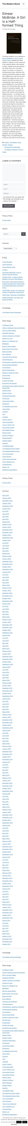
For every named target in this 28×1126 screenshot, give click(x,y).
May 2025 (5, 516)
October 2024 (6, 535)
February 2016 (6, 809)
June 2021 (5, 640)
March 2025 (6, 522)
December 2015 (7, 815)
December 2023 (7, 561)
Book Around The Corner (10, 349)
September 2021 (7, 633)
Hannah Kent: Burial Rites (12, 147)
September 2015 (7, 823)
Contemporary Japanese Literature (13, 362)
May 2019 (5, 706)
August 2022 (6, 603)
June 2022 (5, 609)
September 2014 (7, 854)
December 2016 (7, 783)
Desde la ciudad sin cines (10, 373)
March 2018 (6, 743)
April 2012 (5, 931)
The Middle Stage (7, 446)
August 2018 (6, 730)
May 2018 (5, 738)
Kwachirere (5, 404)
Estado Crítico (6, 390)
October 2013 (6, 883)
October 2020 (6, 662)
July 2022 (5, 606)
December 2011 (7, 939)
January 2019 (6, 717)
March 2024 (6, 553)
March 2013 (6, 902)
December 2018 (7, 720)
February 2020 (7, 683)
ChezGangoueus (7, 359)
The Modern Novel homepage (11, 312)
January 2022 (6, 622)
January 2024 (6, 559)
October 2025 (6, 503)
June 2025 (5, 514)
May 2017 (5, 770)
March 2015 (6, 838)
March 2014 (6, 870)
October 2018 (6, 725)
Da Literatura (6, 367)
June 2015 (5, 831)
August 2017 (6, 762)
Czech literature (7, 262)
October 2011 (6, 944)
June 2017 (5, 767)
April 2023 (5, 582)
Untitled (4, 270)
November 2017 (7, 754)
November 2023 (7, 564)
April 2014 (5, 867)
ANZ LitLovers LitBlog (9, 330)
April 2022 (5, 614)
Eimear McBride (7, 58)
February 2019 (6, 714)
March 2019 (6, 712)
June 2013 (5, 894)
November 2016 (7, 786)
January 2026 (6, 498)
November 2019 (7, 691)
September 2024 (7, 538)
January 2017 (6, 780)
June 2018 (5, 735)
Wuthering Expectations (9, 470)
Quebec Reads (7, 441)
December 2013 (7, 878)
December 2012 (7, 910)
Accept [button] (19, 1122)
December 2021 (7, 625)
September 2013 (7, 886)
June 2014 (5, 862)
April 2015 (5, 836)
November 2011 (7, 941)
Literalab (5, 417)
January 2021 (6, 654)
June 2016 (5, 799)
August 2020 (6, 667)
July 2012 (5, 923)
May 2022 (5, 611)
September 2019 (7, 696)
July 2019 (5, 701)
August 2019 (6, 699)
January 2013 (6, 907)
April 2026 (5, 495)
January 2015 (6, 844)
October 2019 (6, 693)
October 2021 (6, 630)
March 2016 (6, 807)
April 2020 (5, 677)
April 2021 (5, 646)
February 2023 (7, 588)
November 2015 (7, 817)
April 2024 (5, 551)
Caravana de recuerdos (9, 357)
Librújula (5, 411)
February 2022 (6, 619)
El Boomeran (6, 378)
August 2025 (6, 508)
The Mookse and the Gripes (11, 448)
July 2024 (5, 543)
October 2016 (6, 788)
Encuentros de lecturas (9, 383)
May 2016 (5, 801)
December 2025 (7, 501)
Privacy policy (6, 220)
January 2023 (6, 590)
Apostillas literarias (8, 333)
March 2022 (6, 617)
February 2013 (6, 904)
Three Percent (6, 456)
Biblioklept (5, 344)
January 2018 (6, 749)
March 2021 (6, 648)
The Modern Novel (11, 4)
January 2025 (6, 527)
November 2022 (7, 596)
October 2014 (6, 852)
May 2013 (5, 897)
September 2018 (7, 728)
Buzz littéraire (6, 354)
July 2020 (5, 669)
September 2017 (7, 759)
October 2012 (6, 915)
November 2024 (7, 532)
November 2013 (7, 881)
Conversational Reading (9, 365)
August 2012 (6, 920)
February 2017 (6, 778)
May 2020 (5, 675)
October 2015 (6, 820)
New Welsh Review (8, 430)
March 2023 (6, 585)
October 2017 (6, 757)
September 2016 (7, 791)
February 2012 (6, 936)
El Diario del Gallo (7, 381)
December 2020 (7, 656)
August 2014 (6, 857)
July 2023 (5, 574)
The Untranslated (7, 454)
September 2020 (7, 664)
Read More (14, 1124)
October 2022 (6, 598)
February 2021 (6, 651)
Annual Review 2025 (8, 267)
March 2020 (6, 680)
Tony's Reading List (8, 462)
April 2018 (5, 741)
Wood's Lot (5, 467)
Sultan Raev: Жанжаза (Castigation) (13, 295)
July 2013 (5, 891)
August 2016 (6, 794)
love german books (8, 427)
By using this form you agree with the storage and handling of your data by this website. (13, 199)
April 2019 (5, 709)
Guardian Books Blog (8, 396)
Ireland (6, 142)
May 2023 (5, 580)
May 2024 (5, 548)
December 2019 (7, 688)
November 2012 (7, 912)
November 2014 (7, 849)
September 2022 (7, 601)
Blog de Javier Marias (9, 346)
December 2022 (7, 593)
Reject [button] (24, 1122)
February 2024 (7, 556)
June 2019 (5, 704)
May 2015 (5, 833)
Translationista (7, 464)
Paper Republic (7, 438)
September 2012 (7, 918)
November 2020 (7, 659)
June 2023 (5, 577)
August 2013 (6, 889)
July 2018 (5, 733)
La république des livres (9, 406)
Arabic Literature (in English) (11, 336)
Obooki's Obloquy (7, 435)
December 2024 (7, 530)
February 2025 (6, 524)
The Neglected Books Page (10, 451)
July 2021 (5, 638)
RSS (5, 257)
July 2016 (5, 796)
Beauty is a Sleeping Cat (10, 341)
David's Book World (8, 370)
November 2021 (7, 627)
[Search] (23, 234)
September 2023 (7, 569)
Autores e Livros (7, 338)
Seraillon (5, 443)
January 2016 (6, 812)
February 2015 (6, 841)
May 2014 (5, 865)
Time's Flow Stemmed (9, 459)
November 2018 (7, 722)
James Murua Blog (8, 401)
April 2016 (5, 804)
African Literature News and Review (13, 328)
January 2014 (6, 875)
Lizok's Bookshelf (7, 422)
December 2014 (7, 846)
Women (10, 145)
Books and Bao (7, 351)
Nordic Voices (6, 433)
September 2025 (7, 506)
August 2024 (6, 540)
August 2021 (6, 635)
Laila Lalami (6, 409)
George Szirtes (7, 393)
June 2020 (5, 672)
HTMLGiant (6, 398)
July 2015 (5, 828)
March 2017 (6, 775)
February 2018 (6, 746)
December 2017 (7, 751)
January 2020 (6, 685)
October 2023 (6, 567)
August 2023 (6, 572)
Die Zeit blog (6, 375)
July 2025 (5, 511)
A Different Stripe (7, 325)
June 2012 (5, 926)
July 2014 (5, 860)
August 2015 (6, 825)
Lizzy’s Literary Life (8, 425)
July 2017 (5, 765)
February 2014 (6, 873)
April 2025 (5, 519)
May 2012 (5, 928)
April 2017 (5, 772)
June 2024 (5, 545)
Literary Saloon (7, 419)
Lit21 (3, 414)
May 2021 (5, 643)
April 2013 (5, 899)
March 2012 (6, 933)
